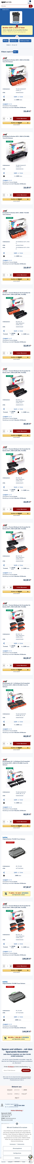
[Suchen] (31, 6)
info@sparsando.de (11, 1118)
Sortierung (13, 40)
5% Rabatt (11, 1066)
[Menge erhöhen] (11, 118)
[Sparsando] (6, 2)
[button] (16, 123)
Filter (6, 40)
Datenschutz (20, 1144)
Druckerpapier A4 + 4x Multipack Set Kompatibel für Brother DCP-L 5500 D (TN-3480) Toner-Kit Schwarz (16, 763)
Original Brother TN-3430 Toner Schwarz (14, 839)
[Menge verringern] (4, 118)
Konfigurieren (17, 1153)
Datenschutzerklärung (26, 1077)
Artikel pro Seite (24, 40)
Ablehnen (17, 1158)
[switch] (30, 1162)
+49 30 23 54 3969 (8, 1120)
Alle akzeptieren (17, 1148)
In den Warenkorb (22, 118)
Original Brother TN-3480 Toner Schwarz (14, 983)
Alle (15, 51)
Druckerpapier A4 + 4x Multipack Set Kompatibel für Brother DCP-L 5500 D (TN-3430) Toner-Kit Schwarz (16, 685)
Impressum (13, 1144)
